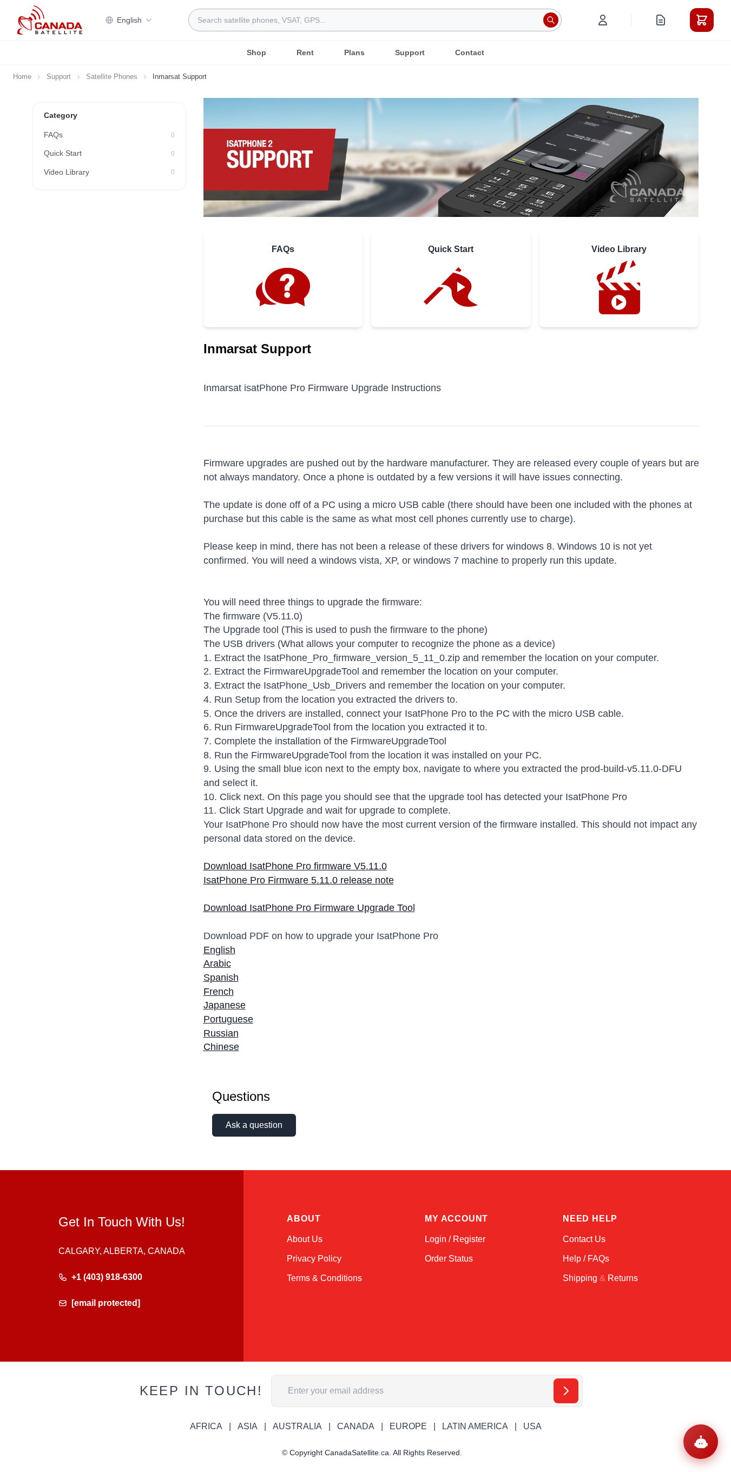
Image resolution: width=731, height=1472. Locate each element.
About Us (304, 1239)
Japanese (224, 1005)
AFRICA (206, 1426)
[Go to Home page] (49, 20)
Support (410, 52)
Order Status (449, 1258)
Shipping (580, 1278)
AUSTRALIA (297, 1426)
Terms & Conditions (324, 1278)
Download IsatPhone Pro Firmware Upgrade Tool (309, 907)
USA (532, 1426)
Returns (623, 1278)
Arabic (217, 963)
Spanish (221, 977)
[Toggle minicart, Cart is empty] (702, 20)
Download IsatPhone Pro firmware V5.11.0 (295, 866)
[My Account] (603, 20)
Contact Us (584, 1239)
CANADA (355, 1426)
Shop (256, 52)
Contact (469, 52)
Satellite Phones (111, 76)
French (218, 991)
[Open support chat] (700, 1441)
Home (22, 76)
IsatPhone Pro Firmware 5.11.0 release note (298, 880)
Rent (305, 52)
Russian (221, 1033)
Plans (354, 52)
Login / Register (455, 1239)
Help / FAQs (586, 1258)
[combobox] (375, 20)
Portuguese (228, 1019)
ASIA (248, 1426)
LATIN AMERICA (475, 1426)
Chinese (221, 1046)
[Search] (550, 20)
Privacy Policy (314, 1258)
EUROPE (408, 1426)
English (129, 20)
